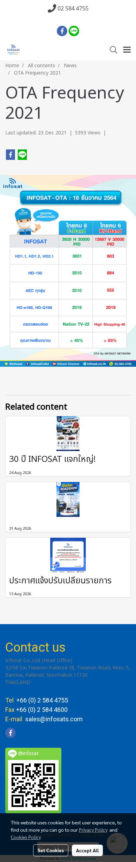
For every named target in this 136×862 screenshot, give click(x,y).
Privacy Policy (93, 829)
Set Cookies (51, 850)
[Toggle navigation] (127, 50)
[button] (111, 50)
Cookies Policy (26, 837)
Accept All (87, 850)
